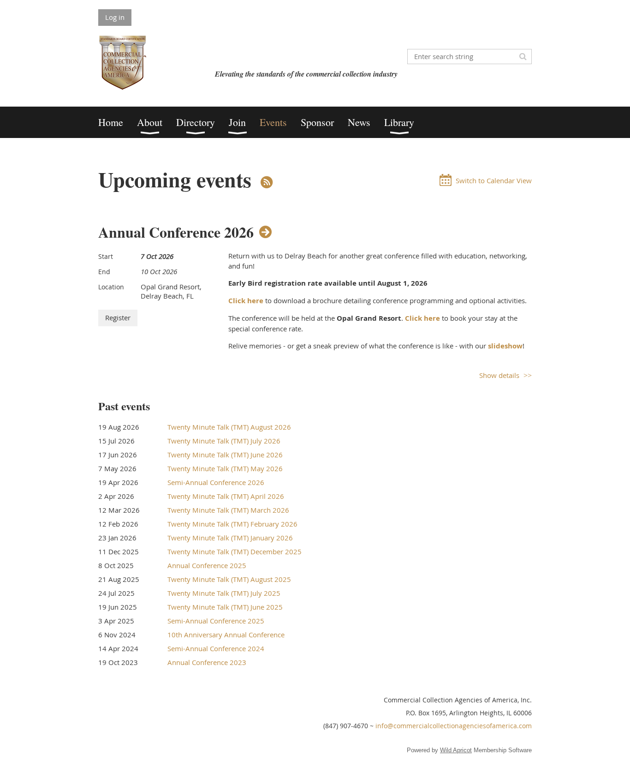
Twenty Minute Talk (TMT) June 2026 (225, 454)
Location (111, 286)
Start (105, 256)
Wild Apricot (456, 750)
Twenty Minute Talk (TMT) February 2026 (232, 523)
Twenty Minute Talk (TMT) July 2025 (223, 593)
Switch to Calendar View (494, 180)
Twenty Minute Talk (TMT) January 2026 (230, 537)
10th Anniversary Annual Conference (226, 634)
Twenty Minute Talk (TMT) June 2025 (225, 606)
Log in (115, 17)
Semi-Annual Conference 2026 (215, 482)
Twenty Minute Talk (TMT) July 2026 (223, 440)
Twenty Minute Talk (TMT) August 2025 (229, 579)
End (104, 271)
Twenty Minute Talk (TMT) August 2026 (229, 426)
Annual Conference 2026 (176, 232)
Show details (499, 375)
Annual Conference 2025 (206, 565)
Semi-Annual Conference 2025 (215, 620)
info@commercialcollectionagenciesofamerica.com (453, 725)
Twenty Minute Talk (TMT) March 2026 (228, 510)
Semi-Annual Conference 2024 (215, 648)
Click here (245, 301)
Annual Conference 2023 (206, 662)
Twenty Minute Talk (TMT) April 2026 (225, 496)
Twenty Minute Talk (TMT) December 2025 (234, 551)
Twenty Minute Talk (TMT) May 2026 (225, 468)
